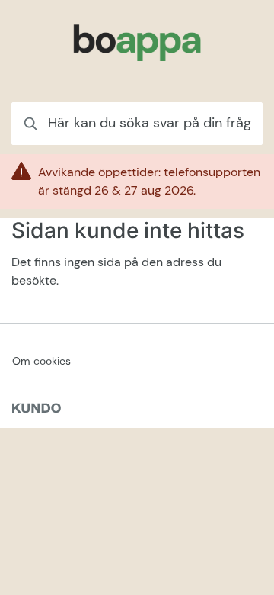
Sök (232, 123)
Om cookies (41, 361)
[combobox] (137, 123)
